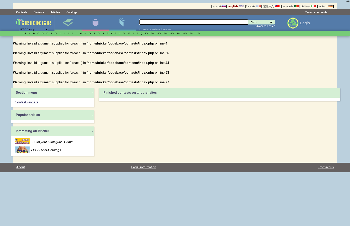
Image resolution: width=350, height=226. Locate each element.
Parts (122, 23)
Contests (21, 12)
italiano (306, 6)
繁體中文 (269, 6)
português (288, 6)
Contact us (326, 167)
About (20, 167)
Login (305, 23)
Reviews (39, 12)
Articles (55, 12)
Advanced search (265, 26)
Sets (67, 23)
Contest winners (26, 102)
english (233, 6)
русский (217, 6)
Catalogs (71, 12)
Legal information (143, 167)
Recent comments (316, 12)
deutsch (323, 6)
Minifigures (95, 23)
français (251, 6)
